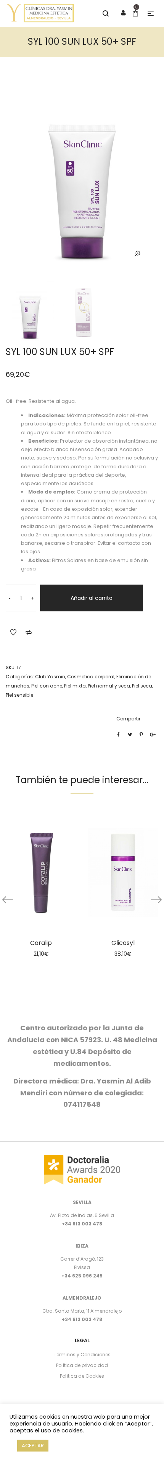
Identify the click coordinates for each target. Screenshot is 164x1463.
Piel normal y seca (109, 686)
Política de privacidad (82, 1365)
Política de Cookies (82, 1376)
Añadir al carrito (92, 598)
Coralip (41, 942)
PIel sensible (19, 695)
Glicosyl (123, 942)
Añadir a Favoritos (13, 632)
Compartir (128, 718)
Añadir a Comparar (28, 632)
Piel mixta (75, 686)
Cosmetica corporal (90, 676)
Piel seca (142, 686)
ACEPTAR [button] (33, 1445)
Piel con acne (46, 686)
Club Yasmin (50, 676)
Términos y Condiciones (82, 1354)
